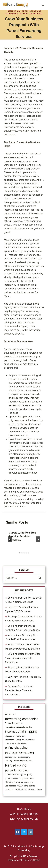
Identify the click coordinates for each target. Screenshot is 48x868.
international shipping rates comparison (20, 740)
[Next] (38, 539)
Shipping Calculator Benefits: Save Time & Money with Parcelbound (22, 658)
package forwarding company (17, 757)
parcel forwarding (16, 770)
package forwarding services (18, 760)
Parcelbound (16, 765)
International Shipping (19, 11)
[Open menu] (42, 5)
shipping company (14, 782)
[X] (24, 832)
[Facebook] (17, 832)
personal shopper (11, 778)
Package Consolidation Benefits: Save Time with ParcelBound (19, 690)
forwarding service (13, 723)
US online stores (34, 789)
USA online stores (26, 786)
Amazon (10, 714)
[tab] (19, 553)
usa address (10, 786)
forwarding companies (21, 719)
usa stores (20, 789)
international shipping (21, 731)
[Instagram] (30, 832)
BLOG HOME (24, 809)
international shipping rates (15, 736)
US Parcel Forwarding (31, 14)
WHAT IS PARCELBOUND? (24, 814)
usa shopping (9, 790)
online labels (9, 743)
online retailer (20, 743)
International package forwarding (18, 727)
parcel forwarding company (18, 774)
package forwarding (19, 752)
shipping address (26, 778)
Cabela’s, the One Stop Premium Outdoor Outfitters (22, 536)
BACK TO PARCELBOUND (24, 819)
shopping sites (28, 782)
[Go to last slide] (10, 539)
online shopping (16, 747)
